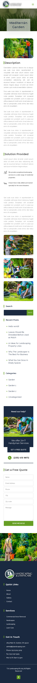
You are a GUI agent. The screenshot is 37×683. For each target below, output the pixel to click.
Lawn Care (10, 628)
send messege (18, 523)
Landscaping (10, 624)
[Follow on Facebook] (18, 677)
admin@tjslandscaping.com (15, 646)
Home (8, 590)
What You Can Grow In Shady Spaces (18, 361)
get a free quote (18, 450)
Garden (11, 380)
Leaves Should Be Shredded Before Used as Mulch (18, 335)
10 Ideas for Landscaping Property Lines (19, 344)
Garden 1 (12, 385)
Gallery (8, 598)
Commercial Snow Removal (16, 616)
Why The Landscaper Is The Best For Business (18, 353)
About (8, 594)
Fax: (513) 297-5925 (12, 654)
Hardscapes (10, 620)
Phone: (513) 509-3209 (14, 650)
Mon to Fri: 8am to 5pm (14, 658)
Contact (9, 601)
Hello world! (13, 326)
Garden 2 (12, 391)
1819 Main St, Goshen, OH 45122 (17, 643)
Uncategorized (14, 397)
